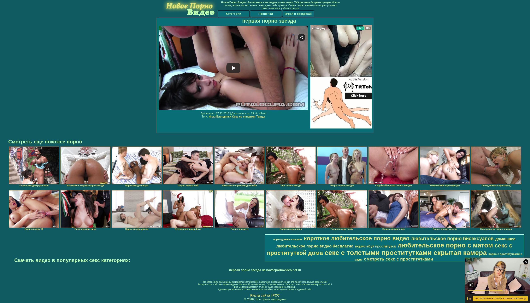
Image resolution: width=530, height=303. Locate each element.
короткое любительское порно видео (357, 238)
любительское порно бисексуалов (452, 238)
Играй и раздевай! (298, 13)
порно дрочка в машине (287, 239)
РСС (276, 295)
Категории (233, 13)
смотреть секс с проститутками (398, 259)
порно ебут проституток (375, 246)
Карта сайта (260, 295)
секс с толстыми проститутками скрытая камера (406, 252)
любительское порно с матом (445, 245)
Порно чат (265, 13)
